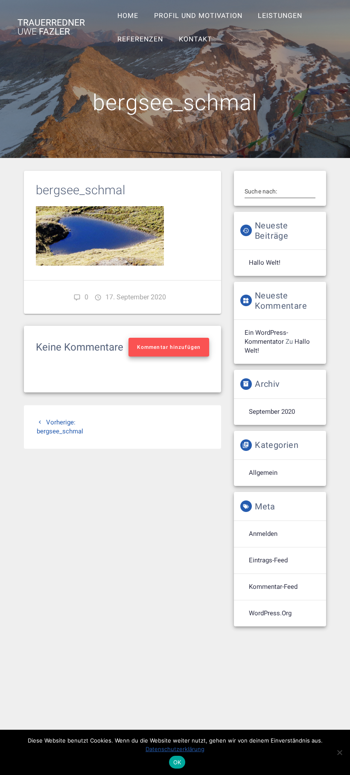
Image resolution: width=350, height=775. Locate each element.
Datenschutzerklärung (175, 749)
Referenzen (140, 39)
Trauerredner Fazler (51, 27)
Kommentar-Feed (273, 587)
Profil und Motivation (198, 16)
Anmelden (263, 534)
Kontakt (195, 39)
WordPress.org (270, 613)
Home (127, 16)
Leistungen (280, 16)
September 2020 (272, 411)
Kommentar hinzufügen (169, 347)
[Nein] (339, 752)
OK (177, 762)
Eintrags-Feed (268, 560)
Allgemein (263, 473)
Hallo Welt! (264, 262)
